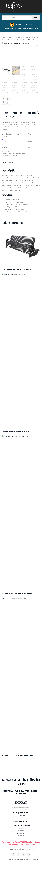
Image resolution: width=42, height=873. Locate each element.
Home (3, 37)
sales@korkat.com (29, 28)
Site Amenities (10, 37)
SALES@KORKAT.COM (21, 813)
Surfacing (21, 833)
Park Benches (27, 37)
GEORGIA (8, 791)
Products (21, 836)
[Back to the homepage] (14, 7)
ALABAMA (21, 794)
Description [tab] (8, 162)
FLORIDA (19, 791)
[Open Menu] (36, 7)
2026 (6, 155)
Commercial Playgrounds (21, 826)
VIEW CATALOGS (24, 25)
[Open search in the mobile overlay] (21, 17)
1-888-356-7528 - (12, 28)
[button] (37, 46)
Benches (19, 37)
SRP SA (15, 155)
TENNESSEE (31, 791)
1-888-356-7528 (21, 816)
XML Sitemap (9, 859)
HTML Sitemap (20, 859)
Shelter (21, 831)
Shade (21, 828)
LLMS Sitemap (32, 859)
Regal (10, 155)
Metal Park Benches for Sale (16, 153)
